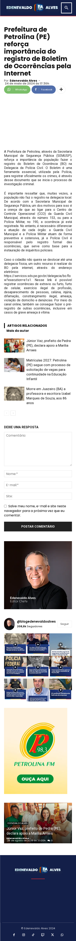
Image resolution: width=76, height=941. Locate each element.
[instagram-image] (15, 644)
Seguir (64, 624)
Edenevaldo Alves (23, 81)
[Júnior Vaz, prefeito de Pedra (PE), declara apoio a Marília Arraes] (14, 346)
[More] (61, 89)
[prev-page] (6, 413)
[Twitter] (52, 935)
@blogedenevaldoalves (36, 621)
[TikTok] (33, 935)
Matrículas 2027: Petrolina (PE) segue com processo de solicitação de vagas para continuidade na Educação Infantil (48, 369)
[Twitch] (43, 935)
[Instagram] (24, 935)
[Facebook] (14, 935)
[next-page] (13, 413)
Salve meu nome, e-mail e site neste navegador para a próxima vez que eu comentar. (35, 510)
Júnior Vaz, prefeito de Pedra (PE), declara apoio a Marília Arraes (48, 345)
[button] (66, 8)
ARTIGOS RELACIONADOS (27, 325)
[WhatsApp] (62, 935)
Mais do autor (17, 331)
